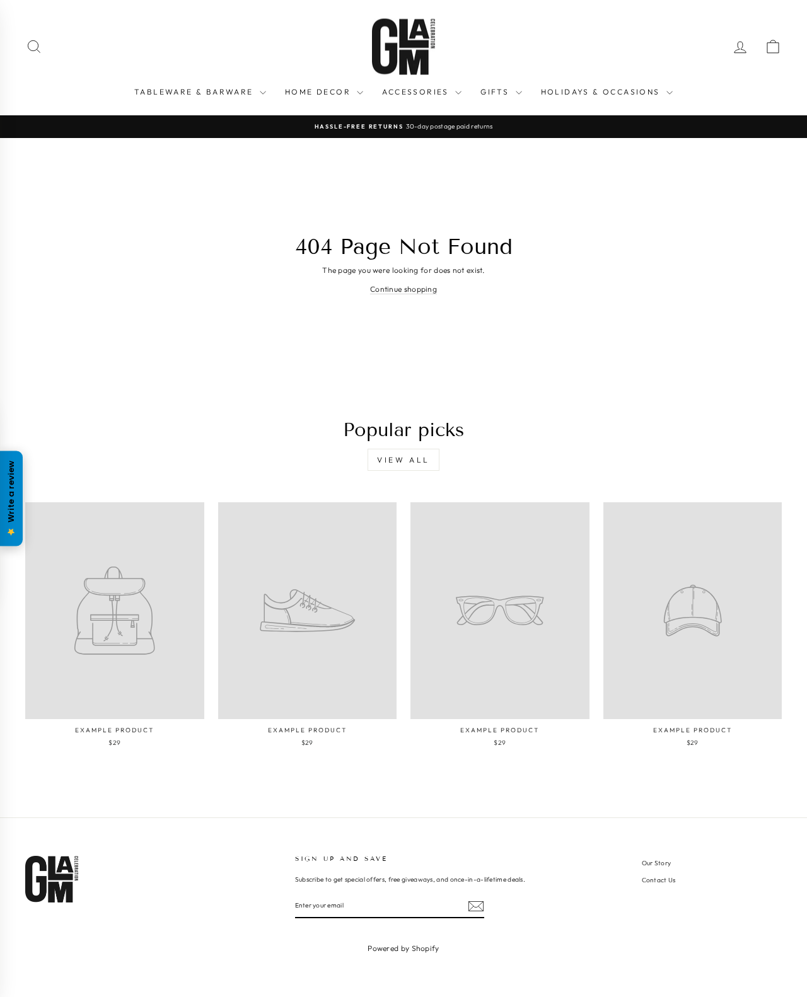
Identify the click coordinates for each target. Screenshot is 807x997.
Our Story (656, 863)
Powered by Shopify (403, 948)
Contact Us (659, 880)
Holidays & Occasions (602, 91)
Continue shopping (403, 289)
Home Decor (319, 91)
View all (403, 459)
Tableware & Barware (195, 91)
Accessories (417, 91)
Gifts (496, 91)
